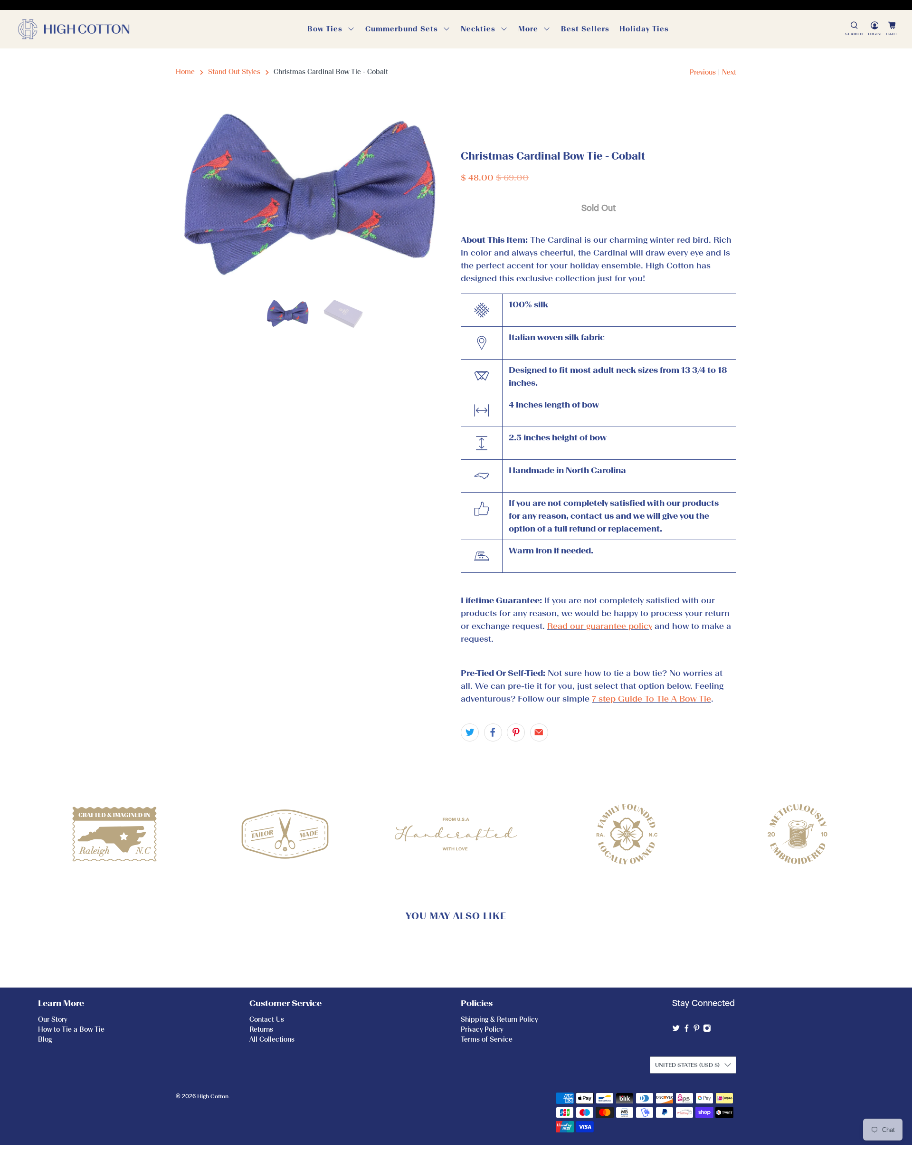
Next (729, 72)
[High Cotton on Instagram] (707, 1030)
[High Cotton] (73, 29)
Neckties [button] (478, 29)
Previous (703, 72)
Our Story (52, 1020)
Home (185, 72)
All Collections (271, 1040)
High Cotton (212, 1096)
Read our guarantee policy (599, 626)
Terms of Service (487, 1040)
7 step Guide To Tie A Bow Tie (651, 699)
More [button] (528, 29)
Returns (261, 1030)
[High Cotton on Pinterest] (697, 1030)
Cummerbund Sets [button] (401, 29)
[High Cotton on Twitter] (676, 1030)
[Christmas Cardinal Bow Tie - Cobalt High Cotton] (313, 198)
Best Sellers (585, 29)
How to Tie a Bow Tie (71, 1030)
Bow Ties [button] (324, 29)
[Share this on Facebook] (493, 732)
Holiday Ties (644, 29)
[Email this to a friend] (539, 732)
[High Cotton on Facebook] (687, 1030)
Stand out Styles (234, 72)
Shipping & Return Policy (499, 1020)
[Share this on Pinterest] (516, 732)
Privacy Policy (482, 1030)
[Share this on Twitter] (470, 732)
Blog (45, 1040)
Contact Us (266, 1020)
